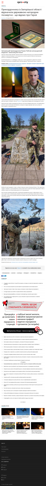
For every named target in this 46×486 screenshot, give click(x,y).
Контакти (3, 451)
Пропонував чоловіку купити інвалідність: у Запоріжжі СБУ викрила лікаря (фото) (19, 341)
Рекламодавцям (4, 449)
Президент (26, 273)
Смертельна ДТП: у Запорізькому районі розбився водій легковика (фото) (17, 377)
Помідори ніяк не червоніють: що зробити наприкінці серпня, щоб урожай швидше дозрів (21, 351)
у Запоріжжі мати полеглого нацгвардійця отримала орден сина (24, 262)
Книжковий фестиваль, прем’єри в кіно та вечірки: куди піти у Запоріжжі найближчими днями (22, 363)
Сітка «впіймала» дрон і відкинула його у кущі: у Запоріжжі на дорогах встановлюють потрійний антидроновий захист (22, 297)
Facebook (5, 465)
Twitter (4, 467)
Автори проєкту (4, 457)
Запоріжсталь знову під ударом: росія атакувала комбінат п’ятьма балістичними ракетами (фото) (22, 371)
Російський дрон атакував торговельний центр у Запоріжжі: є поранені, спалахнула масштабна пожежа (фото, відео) (23, 357)
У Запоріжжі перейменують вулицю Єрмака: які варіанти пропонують (17, 360)
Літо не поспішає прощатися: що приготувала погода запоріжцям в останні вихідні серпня (21, 286)
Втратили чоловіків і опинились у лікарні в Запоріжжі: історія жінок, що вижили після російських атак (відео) (24, 395)
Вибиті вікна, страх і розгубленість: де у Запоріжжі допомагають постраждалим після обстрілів (21, 366)
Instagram (5, 469)
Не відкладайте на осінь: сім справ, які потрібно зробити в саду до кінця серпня (18, 398)
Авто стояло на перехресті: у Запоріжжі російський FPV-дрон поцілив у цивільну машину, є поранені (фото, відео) (24, 374)
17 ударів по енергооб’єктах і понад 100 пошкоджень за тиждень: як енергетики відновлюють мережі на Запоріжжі (23, 284)
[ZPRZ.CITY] (22, 2)
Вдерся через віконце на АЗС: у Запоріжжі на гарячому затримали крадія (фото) (18, 336)
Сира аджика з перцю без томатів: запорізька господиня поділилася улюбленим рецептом (21, 339)
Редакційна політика (5, 459)
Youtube (4, 477)
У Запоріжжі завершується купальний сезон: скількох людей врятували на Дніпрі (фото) (20, 379)
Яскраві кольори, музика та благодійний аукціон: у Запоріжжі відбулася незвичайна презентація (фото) (23, 368)
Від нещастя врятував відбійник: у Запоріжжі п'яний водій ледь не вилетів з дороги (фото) (20, 294)
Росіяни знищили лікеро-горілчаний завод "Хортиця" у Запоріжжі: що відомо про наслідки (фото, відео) (23, 349)
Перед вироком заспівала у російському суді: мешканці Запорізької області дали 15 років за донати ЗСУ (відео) (23, 385)
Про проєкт (3, 446)
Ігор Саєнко (3, 18)
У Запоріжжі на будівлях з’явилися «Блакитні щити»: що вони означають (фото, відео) (20, 354)
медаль (40, 273)
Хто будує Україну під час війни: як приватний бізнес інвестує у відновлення (18, 291)
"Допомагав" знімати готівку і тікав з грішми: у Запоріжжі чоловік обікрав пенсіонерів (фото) (21, 289)
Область (3, 5)
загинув (13, 273)
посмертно (33, 273)
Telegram (19, 268)
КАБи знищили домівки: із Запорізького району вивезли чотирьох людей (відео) (19, 346)
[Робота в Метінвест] (23, 317)
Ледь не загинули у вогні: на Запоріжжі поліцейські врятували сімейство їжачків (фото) (20, 390)
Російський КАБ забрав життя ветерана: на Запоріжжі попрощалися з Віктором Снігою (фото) (21, 393)
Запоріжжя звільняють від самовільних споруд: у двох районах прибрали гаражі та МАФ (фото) (21, 344)
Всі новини (23, 402)
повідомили (19, 101)
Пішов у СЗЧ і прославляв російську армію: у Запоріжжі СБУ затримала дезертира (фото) (20, 382)
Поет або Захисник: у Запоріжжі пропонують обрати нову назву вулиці (17, 388)
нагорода (19, 273)
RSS (3, 479)
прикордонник (5, 273)
